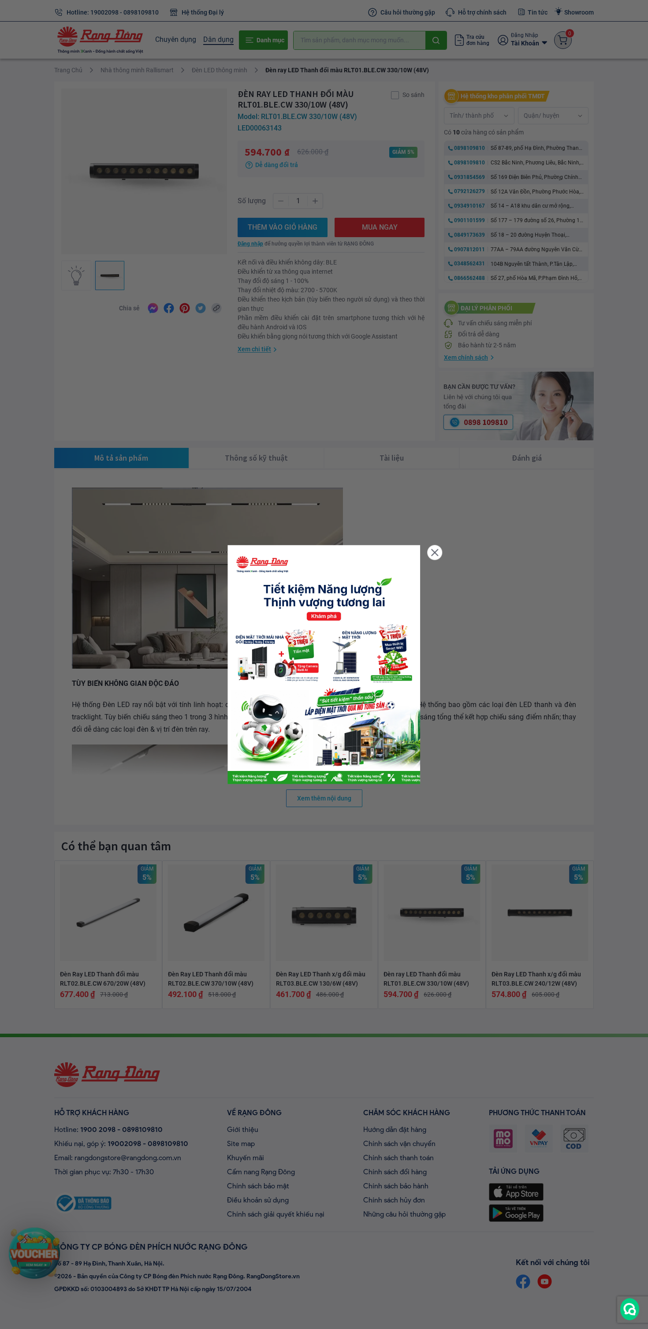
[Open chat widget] (629, 1309)
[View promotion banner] (323, 664)
